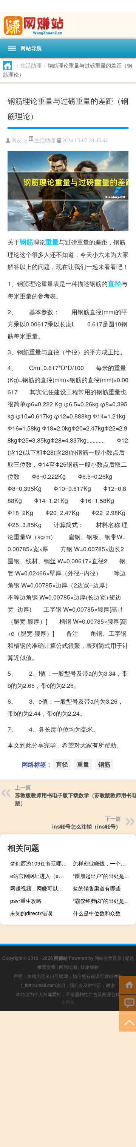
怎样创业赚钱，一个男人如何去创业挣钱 (103, 863)
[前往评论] (127, 1003)
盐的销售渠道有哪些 (97, 888)
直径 (114, 283)
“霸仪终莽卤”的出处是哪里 (103, 900)
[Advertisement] (68, 1079)
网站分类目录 (108, 958)
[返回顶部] (127, 1021)
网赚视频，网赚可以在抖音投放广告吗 (40, 888)
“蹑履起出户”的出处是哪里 (103, 875)
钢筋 (26, 242)
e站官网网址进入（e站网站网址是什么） (40, 875)
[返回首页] (127, 984)
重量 (52, 242)
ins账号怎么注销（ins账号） (86, 826)
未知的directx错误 (31, 913)
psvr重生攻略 (26, 900)
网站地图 (68, 967)
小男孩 (68, 1002)
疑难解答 (89, 967)
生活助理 (31, 65)
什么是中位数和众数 (97, 913)
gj (25, 140)
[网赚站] (68, 25)
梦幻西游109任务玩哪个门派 (40, 863)
